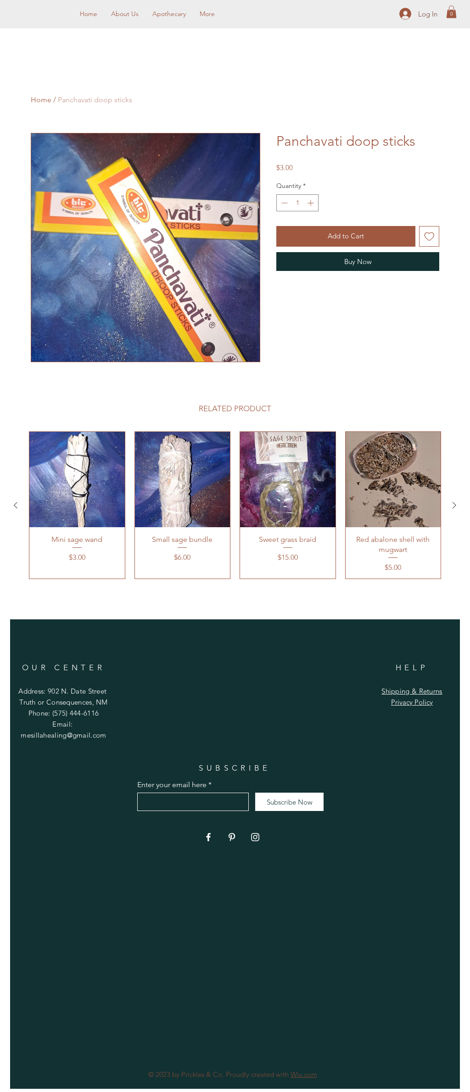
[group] (235, 505)
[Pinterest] (231, 837)
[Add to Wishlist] (429, 236)
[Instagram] (255, 837)
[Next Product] (454, 505)
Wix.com (304, 1074)
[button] (451, 12)
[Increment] (311, 203)
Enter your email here (172, 785)
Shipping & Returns (411, 691)
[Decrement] (283, 203)
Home (41, 99)
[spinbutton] (297, 203)
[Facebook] (208, 837)
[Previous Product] (15, 505)
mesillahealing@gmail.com (63, 735)
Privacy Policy (412, 702)
